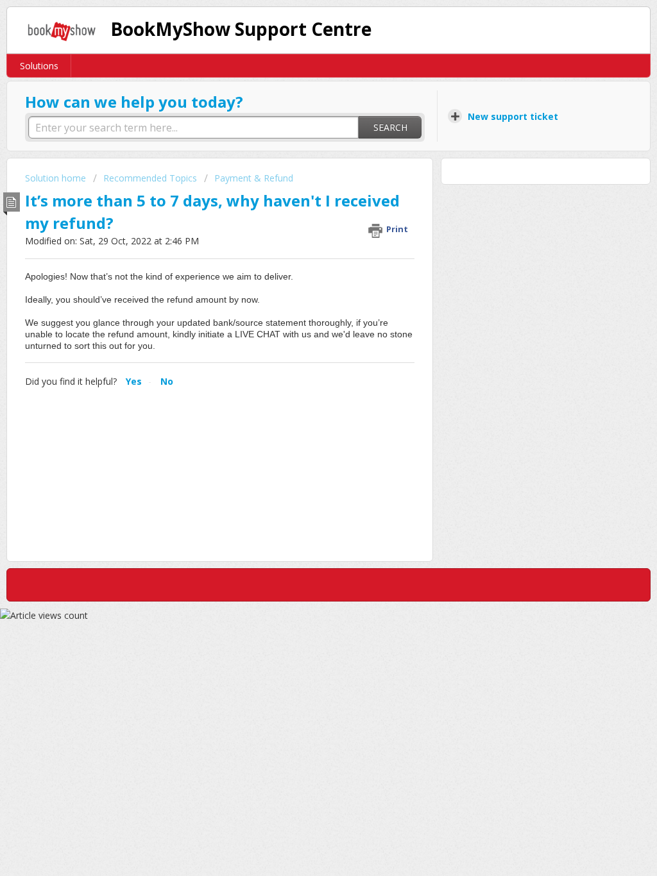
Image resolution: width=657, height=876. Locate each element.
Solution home (57, 178)
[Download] (304, 272)
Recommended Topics (150, 178)
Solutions (39, 66)
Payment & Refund (253, 178)
